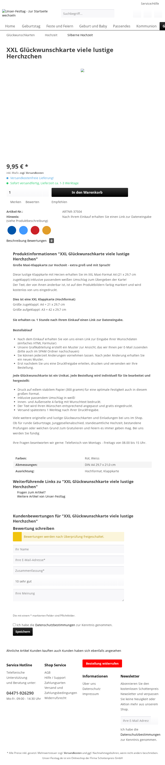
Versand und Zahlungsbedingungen (60, 690)
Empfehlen (59, 202)
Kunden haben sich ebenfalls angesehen (91, 651)
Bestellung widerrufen (102, 663)
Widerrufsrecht (55, 698)
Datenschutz (91, 689)
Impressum (90, 694)
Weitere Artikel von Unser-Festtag (40, 496)
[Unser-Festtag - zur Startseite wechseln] (25, 14)
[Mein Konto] (147, 13)
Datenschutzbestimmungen (55, 625)
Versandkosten (73, 753)
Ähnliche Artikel (17, 651)
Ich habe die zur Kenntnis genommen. (65, 625)
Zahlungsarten (55, 683)
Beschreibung (16, 241)
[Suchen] (111, 13)
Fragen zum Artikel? (31, 492)
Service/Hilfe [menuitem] (150, 3)
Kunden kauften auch (45, 651)
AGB (47, 672)
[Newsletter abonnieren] (154, 720)
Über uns (89, 684)
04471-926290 (20, 693)
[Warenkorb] (158, 13)
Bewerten (32, 202)
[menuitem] (88, 15)
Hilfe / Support (55, 678)
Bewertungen (39, 241)
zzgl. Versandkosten (32, 173)
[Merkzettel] (137, 13)
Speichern (22, 632)
